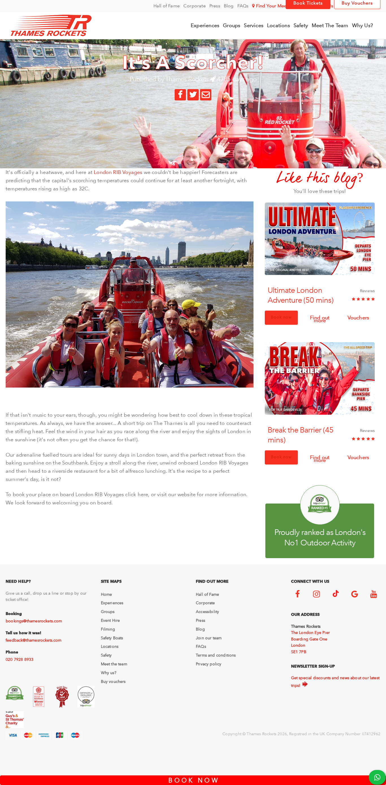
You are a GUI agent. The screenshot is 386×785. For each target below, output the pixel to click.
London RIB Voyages (118, 172)
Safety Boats (112, 638)
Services (253, 25)
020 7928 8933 (19, 659)
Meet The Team (330, 25)
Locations (278, 25)
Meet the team (114, 664)
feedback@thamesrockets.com (34, 640)
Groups (231, 25)
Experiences (205, 25)
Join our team (209, 638)
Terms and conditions (216, 655)
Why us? (108, 672)
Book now (281, 317)
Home (106, 594)
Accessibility (207, 611)
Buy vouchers (113, 681)
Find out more (319, 318)
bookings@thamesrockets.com (34, 621)
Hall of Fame (166, 5)
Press (214, 5)
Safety (301, 25)
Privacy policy (209, 664)
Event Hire (110, 620)
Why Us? (362, 25)
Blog (229, 5)
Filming (108, 629)
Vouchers (358, 317)
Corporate (194, 5)
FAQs (243, 5)
